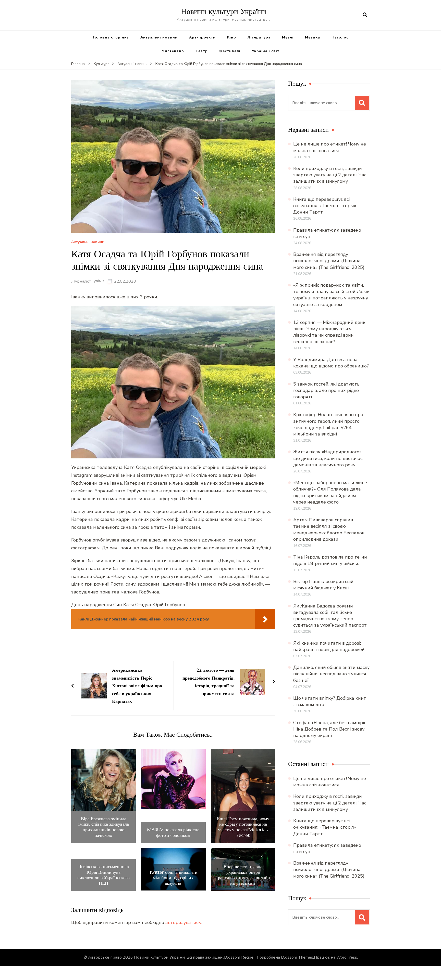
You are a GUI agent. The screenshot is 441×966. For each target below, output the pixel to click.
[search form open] (365, 15)
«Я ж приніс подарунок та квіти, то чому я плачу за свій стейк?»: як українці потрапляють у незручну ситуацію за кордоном (331, 295)
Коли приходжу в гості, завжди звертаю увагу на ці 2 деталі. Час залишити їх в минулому (329, 174)
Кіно (231, 37)
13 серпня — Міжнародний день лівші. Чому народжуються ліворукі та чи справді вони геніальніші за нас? (329, 332)
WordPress (346, 957)
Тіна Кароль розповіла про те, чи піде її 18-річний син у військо (330, 560)
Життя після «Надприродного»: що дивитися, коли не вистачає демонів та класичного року (328, 458)
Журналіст (81, 281)
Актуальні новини (159, 37)
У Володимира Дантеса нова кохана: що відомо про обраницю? (331, 362)
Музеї (287, 37)
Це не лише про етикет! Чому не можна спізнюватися (329, 147)
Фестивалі (229, 51)
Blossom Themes (297, 957)
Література (259, 37)
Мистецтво (173, 51)
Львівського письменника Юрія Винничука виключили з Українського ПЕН (103, 875)
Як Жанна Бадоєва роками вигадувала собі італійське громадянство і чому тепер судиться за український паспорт (330, 615)
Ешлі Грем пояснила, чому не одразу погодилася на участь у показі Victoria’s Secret (243, 827)
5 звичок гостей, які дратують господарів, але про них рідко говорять (326, 390)
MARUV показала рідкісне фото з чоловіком (173, 832)
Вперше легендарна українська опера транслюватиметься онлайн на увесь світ (243, 875)
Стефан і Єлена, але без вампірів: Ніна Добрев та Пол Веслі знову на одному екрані (330, 729)
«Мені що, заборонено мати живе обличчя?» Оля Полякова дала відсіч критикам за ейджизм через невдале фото (330, 492)
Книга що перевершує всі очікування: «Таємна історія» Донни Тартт (324, 205)
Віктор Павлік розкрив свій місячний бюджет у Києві (323, 584)
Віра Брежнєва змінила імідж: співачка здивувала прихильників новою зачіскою (103, 827)
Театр (201, 51)
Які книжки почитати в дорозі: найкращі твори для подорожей (329, 646)
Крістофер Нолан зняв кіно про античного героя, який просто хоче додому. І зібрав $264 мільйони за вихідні (328, 424)
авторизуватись (183, 922)
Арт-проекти (202, 37)
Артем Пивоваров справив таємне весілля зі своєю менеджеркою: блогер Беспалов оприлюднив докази (328, 529)
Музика (312, 37)
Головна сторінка (111, 37)
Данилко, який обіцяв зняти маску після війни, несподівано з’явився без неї (331, 673)
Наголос (340, 37)
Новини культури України (223, 11)
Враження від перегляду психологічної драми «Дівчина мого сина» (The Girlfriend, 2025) (328, 260)
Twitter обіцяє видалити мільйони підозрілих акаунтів (173, 877)
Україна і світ (265, 51)
